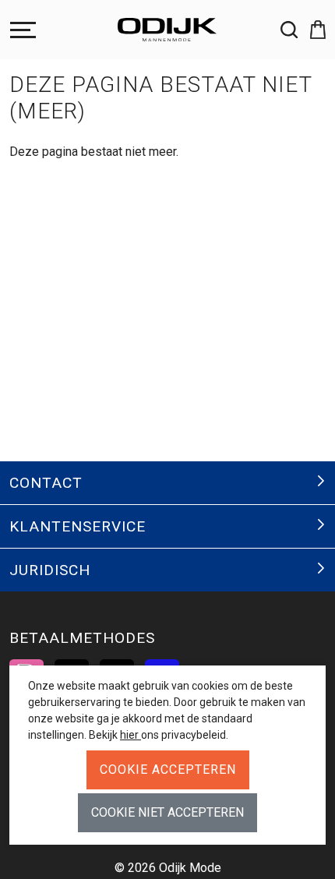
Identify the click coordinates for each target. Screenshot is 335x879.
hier (130, 735)
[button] (312, 29)
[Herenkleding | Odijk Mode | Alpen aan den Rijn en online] (167, 29)
